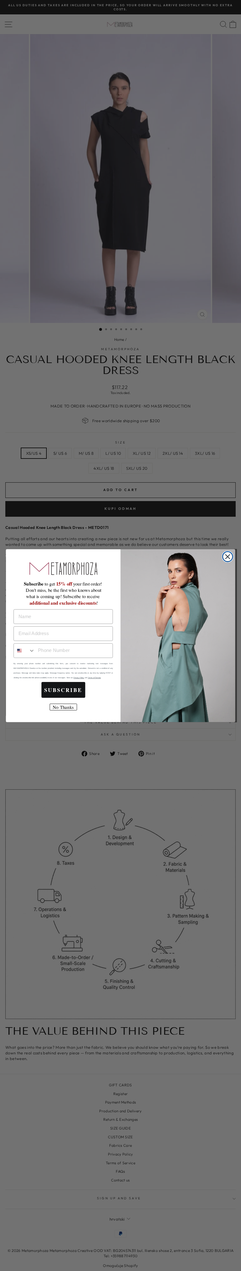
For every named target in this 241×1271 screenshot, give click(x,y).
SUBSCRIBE (63, 690)
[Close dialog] (227, 556)
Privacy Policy (78, 678)
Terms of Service (94, 678)
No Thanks (63, 707)
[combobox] (24, 650)
